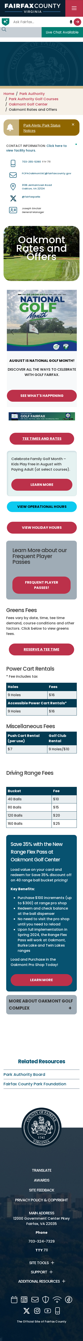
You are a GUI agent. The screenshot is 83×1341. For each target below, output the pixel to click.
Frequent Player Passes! (41, 585)
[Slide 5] (37, 294)
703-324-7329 (41, 1241)
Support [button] (39, 1272)
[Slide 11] (64, 294)
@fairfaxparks (31, 196)
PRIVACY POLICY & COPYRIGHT (41, 1200)
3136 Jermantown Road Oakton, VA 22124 (37, 187)
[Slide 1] (19, 294)
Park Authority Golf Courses (33, 99)
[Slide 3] (28, 294)
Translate (41, 1170)
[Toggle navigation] (74, 8)
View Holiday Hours (42, 527)
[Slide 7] (46, 294)
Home (9, 93)
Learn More (42, 484)
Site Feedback (41, 1190)
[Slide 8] (50, 294)
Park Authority (32, 93)
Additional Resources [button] (39, 1281)
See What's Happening (42, 395)
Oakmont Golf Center (28, 104)
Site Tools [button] (39, 1262)
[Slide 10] (59, 294)
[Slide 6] (41, 294)
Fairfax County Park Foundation (35, 1084)
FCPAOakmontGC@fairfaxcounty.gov (46, 173)
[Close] (73, 125)
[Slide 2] (24, 294)
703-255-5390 (31, 161)
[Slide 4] (33, 294)
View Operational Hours (42, 506)
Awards (41, 1180)
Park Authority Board (24, 1074)
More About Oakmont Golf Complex (41, 1004)
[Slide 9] (55, 294)
